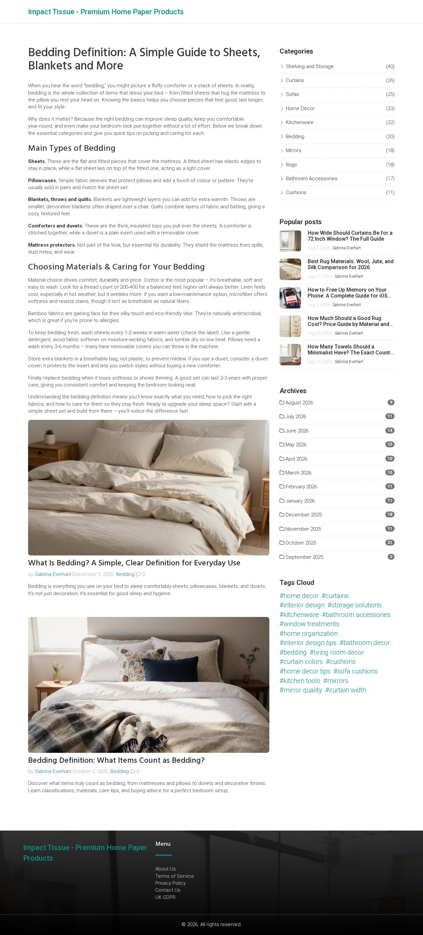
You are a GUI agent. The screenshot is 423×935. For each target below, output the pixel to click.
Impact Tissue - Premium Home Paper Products (106, 12)
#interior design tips (308, 643)
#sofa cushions (355, 671)
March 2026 (297, 473)
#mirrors (335, 681)
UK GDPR (165, 897)
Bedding (125, 574)
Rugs (291, 165)
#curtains (335, 596)
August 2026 (298, 403)
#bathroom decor (364, 643)
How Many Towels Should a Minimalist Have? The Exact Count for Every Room (349, 349)
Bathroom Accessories (311, 179)
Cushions (296, 192)
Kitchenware (300, 122)
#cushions (341, 662)
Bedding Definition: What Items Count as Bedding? (116, 760)
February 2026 (300, 487)
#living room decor (337, 652)
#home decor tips (305, 671)
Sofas (292, 94)
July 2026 (295, 417)
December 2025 (303, 515)
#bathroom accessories (356, 615)
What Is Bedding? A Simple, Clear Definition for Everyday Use (134, 562)
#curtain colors (301, 662)
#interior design (302, 605)
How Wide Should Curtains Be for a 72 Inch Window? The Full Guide (350, 236)
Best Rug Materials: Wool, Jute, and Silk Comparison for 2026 (351, 264)
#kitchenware (299, 615)
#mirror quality (301, 690)
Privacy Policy (170, 883)
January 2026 (299, 501)
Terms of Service (174, 876)
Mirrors (293, 150)
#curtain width (345, 690)
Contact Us (167, 890)
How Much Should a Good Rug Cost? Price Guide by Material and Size (348, 321)
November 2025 (302, 529)
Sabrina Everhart (53, 574)
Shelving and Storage (310, 66)
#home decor (299, 596)
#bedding (293, 652)
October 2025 (300, 543)
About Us (165, 869)
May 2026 (295, 445)
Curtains (295, 80)
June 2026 (296, 431)
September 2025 (303, 557)
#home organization (309, 633)
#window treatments (309, 624)
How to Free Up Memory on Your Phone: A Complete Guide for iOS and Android (348, 293)
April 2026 (295, 459)
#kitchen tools (300, 681)
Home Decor (300, 108)
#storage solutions (354, 605)
